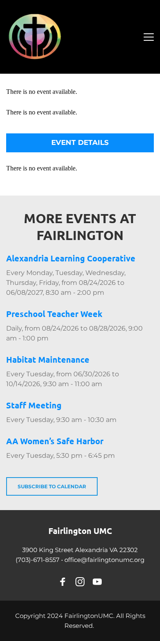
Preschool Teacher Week (54, 313)
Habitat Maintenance (47, 359)
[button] (149, 37)
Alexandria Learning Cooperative (70, 258)
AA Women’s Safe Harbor (54, 441)
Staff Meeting (34, 405)
